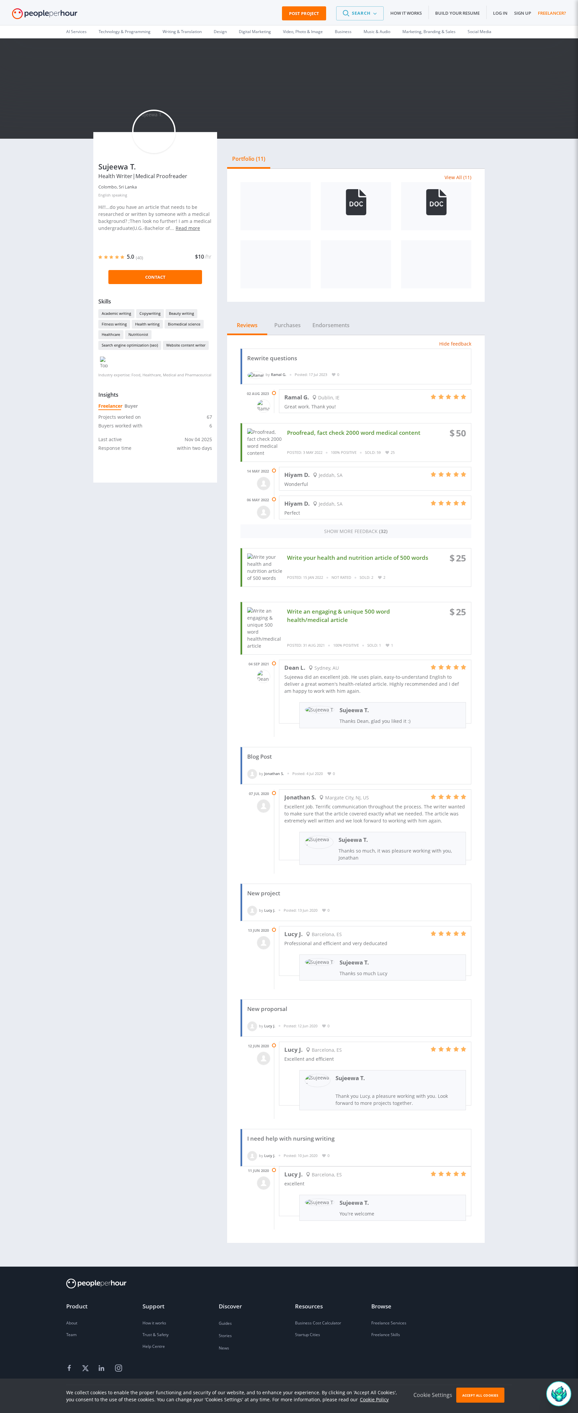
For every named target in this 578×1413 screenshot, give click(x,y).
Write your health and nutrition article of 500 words (357, 557)
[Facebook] (70, 1369)
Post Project (304, 13)
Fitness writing (114, 324)
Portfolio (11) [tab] (248, 158)
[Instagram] (118, 1369)
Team (71, 1334)
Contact (155, 277)
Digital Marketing (255, 31)
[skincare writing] (356, 264)
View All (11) (458, 177)
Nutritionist (138, 334)
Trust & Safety (155, 1334)
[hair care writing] (436, 264)
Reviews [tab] (247, 325)
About (71, 1323)
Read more (188, 228)
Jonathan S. (274, 773)
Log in (500, 13)
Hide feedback (455, 344)
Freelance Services (388, 1323)
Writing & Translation (182, 31)
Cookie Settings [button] (432, 1395)
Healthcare (111, 334)
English (104, 195)
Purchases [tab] (287, 325)
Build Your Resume (457, 13)
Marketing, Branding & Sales (429, 31)
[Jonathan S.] (252, 773)
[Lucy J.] (252, 910)
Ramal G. (278, 374)
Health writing (147, 324)
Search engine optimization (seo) (130, 345)
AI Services (76, 31)
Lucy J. (269, 910)
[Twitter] (86, 1369)
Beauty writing (181, 313)
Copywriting (150, 313)
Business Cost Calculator (318, 1323)
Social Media (479, 31)
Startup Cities (307, 1334)
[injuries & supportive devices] (275, 264)
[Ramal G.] (255, 374)
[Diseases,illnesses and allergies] (275, 206)
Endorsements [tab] (331, 325)
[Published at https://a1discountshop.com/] (356, 206)
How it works (406, 13)
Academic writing (116, 313)
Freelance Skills (385, 1334)
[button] (360, 13)
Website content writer (185, 345)
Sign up (522, 13)
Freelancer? (552, 13)
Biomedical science (184, 324)
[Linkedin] (102, 1369)
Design (220, 31)
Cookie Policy (374, 1399)
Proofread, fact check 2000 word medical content (353, 432)
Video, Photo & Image (303, 31)
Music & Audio (377, 31)
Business (343, 31)
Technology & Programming (125, 31)
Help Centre (153, 1346)
